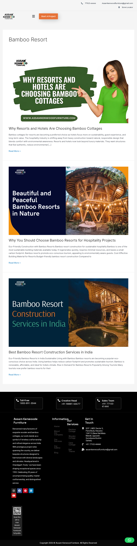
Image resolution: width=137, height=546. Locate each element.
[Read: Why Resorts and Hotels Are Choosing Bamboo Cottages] (68, 89)
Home (57, 426)
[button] (33, 16)
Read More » (15, 150)
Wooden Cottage (72, 437)
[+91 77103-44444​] (83, 444)
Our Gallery (57, 447)
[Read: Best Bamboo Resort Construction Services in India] (68, 312)
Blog (56, 453)
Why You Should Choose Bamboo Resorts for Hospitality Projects (62, 240)
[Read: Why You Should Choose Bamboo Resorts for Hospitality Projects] (68, 200)
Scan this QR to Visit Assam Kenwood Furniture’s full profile (17, 525)
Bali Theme (72, 450)
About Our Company (58, 433)
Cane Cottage (72, 444)
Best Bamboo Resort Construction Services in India (51, 352)
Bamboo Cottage (72, 430)
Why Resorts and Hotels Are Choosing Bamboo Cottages (55, 128)
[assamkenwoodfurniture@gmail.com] (83, 449)
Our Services (58, 440)
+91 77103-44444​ (93, 444)
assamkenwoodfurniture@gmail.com (101, 449)
